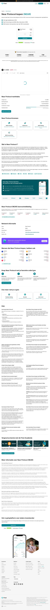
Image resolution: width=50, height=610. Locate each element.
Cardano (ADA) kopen (29, 567)
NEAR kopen (25, 38)
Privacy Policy (4, 583)
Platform (3, 566)
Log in (36, 3)
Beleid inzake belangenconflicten (5, 582)
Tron (4, 259)
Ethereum (30, 254)
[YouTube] (16, 584)
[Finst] (4, 3)
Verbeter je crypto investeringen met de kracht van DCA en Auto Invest (24, 448)
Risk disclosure (4, 580)
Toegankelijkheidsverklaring (6, 589)
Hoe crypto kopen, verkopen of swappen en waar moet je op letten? (9, 448)
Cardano (5, 251)
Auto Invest (15, 566)
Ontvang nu (44, 241)
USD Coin (30, 259)
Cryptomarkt (16, 567)
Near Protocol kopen (6, 111)
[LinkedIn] (18, 584)
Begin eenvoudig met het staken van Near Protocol (41, 127)
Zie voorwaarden (16, 241)
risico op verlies (14, 60)
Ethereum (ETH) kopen (29, 564)
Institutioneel (4, 564)
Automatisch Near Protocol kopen (41, 298)
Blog (38, 572)
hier (35, 604)
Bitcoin (29, 251)
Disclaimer (3, 591)
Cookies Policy (4, 585)
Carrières (41, 566)
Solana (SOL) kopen (29, 569)
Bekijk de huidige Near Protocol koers (25, 126)
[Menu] (47, 3)
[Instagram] (20, 584)
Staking (15, 564)
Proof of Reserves (41, 564)
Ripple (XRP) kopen (29, 566)
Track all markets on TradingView (25, 94)
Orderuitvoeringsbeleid (5, 588)
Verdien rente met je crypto (9, 298)
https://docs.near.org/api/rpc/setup (32, 232)
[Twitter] (14, 584)
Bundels (15, 563)
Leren (39, 574)
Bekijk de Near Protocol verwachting (9, 136)
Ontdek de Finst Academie (9, 453)
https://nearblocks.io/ (29, 234)
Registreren (13, 525)
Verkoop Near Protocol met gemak (9, 126)
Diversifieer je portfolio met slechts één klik (25, 298)
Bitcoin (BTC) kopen (29, 563)
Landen (3, 572)
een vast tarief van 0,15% (17, 186)
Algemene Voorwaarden (5, 578)
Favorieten (15, 572)
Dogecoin (5, 254)
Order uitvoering (16, 569)
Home (2, 563)
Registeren (41, 3)
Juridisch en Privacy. (43, 602)
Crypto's (3, 569)
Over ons (39, 563)
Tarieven (3, 567)
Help (38, 569)
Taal (14, 576)
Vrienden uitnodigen (41, 567)
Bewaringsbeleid (4, 586)
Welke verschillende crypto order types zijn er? (39, 448)
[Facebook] (22, 584)
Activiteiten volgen (17, 574)
